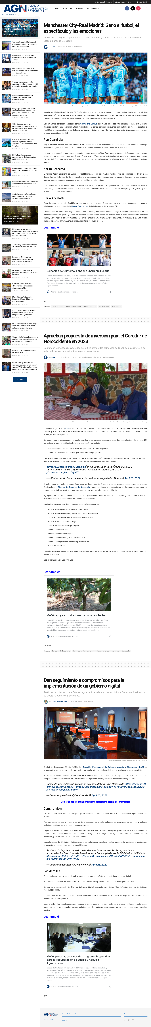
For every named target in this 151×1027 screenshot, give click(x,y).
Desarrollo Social (94, 357)
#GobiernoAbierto (134, 786)
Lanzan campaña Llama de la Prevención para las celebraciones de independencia (25, 71)
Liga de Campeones (79, 206)
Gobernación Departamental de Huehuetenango (91, 651)
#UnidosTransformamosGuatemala (66, 466)
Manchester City (90, 306)
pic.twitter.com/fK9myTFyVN (62, 859)
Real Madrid (116, 306)
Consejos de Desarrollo (61, 651)
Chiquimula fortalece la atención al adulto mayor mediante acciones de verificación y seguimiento (25, 339)
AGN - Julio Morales (59, 701)
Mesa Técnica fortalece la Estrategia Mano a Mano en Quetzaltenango (22, 299)
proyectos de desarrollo (121, 651)
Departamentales (81, 357)
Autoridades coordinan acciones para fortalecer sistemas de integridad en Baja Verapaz (24, 312)
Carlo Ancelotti (58, 306)
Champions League (88, 124)
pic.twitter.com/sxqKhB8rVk (62, 789)
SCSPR (64, 1020)
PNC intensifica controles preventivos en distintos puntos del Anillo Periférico (24, 157)
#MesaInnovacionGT (101, 786)
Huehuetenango (108, 357)
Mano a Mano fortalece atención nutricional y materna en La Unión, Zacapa (25, 170)
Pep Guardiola (104, 306)
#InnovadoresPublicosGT (60, 786)
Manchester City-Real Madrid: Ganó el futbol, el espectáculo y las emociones (20, 29)
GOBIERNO (90, 701)
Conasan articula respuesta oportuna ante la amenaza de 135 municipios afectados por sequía (25, 84)
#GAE (143, 784)
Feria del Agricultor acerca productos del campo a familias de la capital (25, 273)
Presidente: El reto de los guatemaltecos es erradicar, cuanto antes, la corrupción (22, 259)
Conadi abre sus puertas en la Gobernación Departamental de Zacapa (24, 57)
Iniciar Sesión (142, 2)
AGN (53, 47)
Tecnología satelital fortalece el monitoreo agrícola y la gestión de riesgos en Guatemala (24, 44)
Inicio (56, 8)
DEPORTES (78, 47)
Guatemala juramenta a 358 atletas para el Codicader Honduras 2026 (22, 97)
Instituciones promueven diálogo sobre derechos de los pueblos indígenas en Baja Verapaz (24, 326)
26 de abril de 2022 (64, 47)
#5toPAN (119, 786)
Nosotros (67, 8)
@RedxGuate (132, 784)
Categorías (92, 8)
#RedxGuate (83, 786)
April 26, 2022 (132, 478)
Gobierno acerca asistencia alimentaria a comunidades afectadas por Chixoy (22, 286)
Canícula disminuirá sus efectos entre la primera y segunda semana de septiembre (24, 196)
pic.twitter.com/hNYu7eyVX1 (62, 472)
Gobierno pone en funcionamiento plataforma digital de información (95, 801)
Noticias (79, 8)
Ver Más (20, 379)
